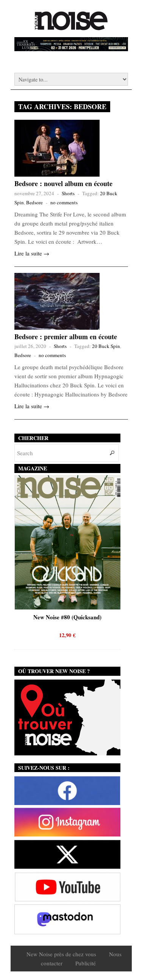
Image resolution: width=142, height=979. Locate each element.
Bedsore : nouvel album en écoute (63, 183)
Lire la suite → (31, 253)
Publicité (85, 963)
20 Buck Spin (106, 346)
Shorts (68, 193)
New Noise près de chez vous (61, 954)
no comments (64, 202)
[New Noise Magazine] (71, 26)
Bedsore (34, 202)
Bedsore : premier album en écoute (65, 336)
